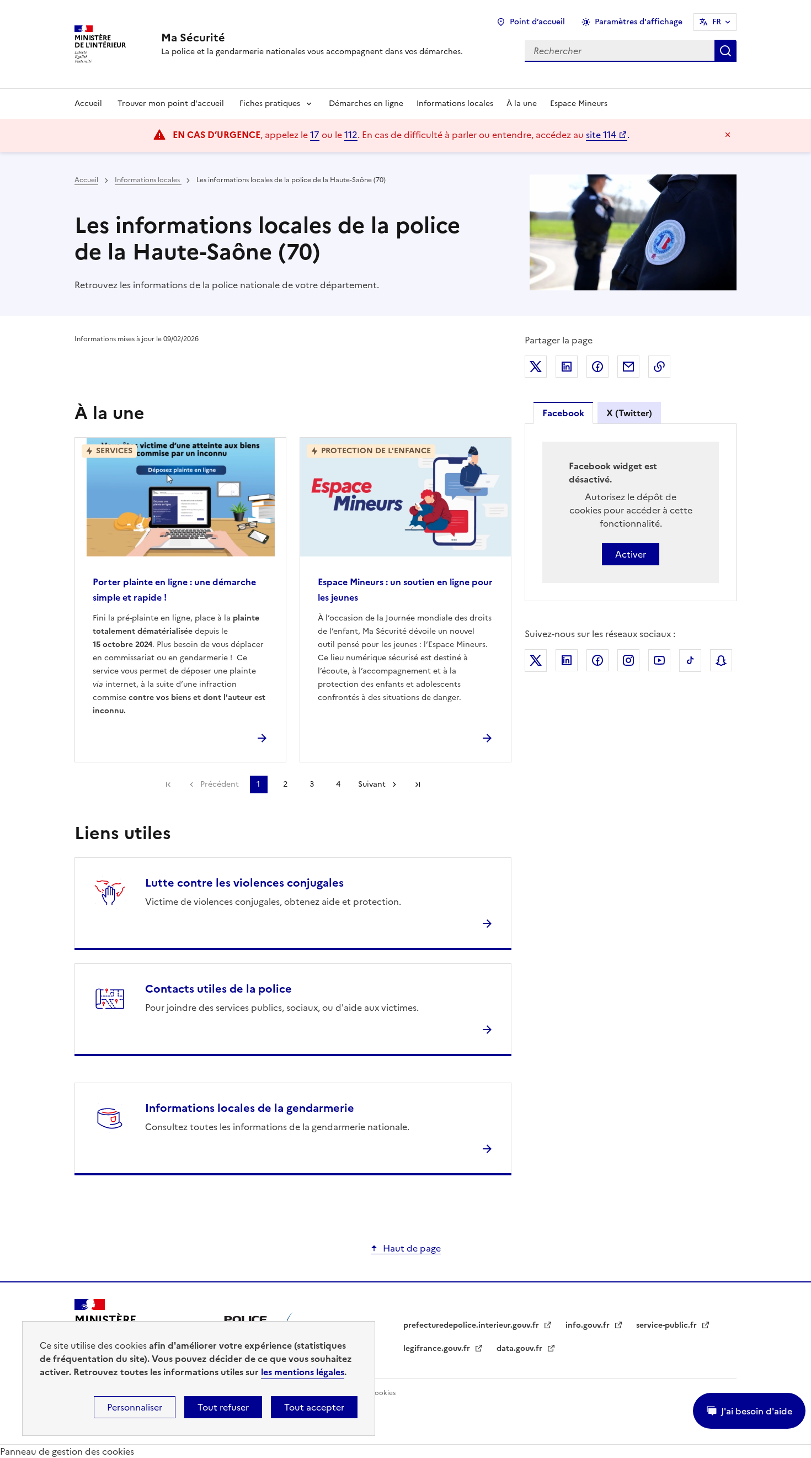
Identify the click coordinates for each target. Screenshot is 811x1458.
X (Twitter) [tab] (629, 413)
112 (351, 134)
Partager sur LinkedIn (567, 367)
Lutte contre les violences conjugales (244, 882)
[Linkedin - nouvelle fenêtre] (567, 660)
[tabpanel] (631, 512)
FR (716, 22)
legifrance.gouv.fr (437, 1348)
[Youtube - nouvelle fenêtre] (659, 660)
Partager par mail (628, 367)
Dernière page (417, 784)
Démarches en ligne (366, 103)
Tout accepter (314, 1407)
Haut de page (412, 1248)
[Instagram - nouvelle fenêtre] (628, 660)
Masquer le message (728, 135)
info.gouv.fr (588, 1325)
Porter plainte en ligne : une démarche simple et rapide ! (174, 589)
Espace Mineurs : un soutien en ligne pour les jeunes (405, 589)
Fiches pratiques (269, 103)
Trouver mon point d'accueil (171, 103)
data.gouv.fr (521, 1348)
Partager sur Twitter (536, 367)
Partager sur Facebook (597, 367)
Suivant (372, 784)
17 (314, 134)
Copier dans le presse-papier (659, 367)
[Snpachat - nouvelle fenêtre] (721, 660)
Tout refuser (223, 1407)
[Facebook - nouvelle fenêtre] (597, 660)
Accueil (88, 103)
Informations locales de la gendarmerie (249, 1108)
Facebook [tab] (563, 413)
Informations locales (455, 103)
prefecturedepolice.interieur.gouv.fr (472, 1325)
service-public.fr (667, 1325)
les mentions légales (302, 1372)
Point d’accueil (537, 22)
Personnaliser (134, 1407)
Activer (630, 554)
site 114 (601, 134)
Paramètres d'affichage (638, 22)
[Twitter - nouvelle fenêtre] (536, 660)
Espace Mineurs (578, 103)
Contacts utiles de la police (218, 988)
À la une (521, 103)
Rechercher (725, 51)
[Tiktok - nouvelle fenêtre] (690, 660)
